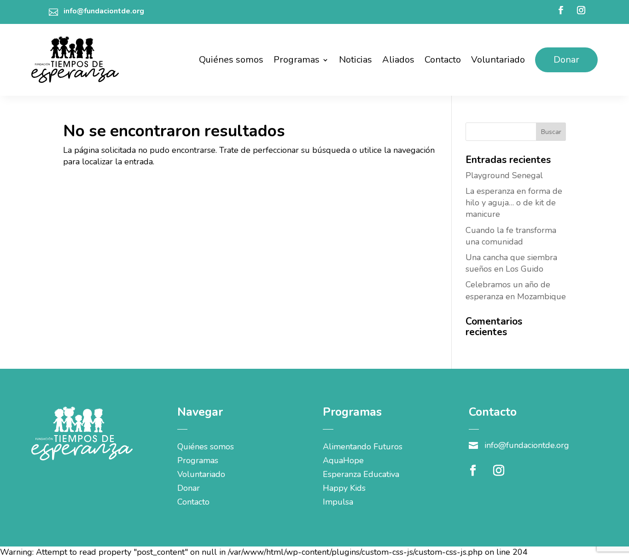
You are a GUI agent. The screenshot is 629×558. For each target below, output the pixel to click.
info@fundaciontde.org (104, 11)
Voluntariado (498, 59)
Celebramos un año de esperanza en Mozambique (516, 290)
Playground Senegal (504, 175)
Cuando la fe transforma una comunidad (511, 236)
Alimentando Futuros (362, 447)
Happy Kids (344, 489)
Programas (297, 59)
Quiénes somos (231, 59)
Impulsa (338, 503)
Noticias (355, 59)
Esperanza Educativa (361, 475)
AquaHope (343, 461)
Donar (566, 59)
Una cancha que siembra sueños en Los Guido (511, 263)
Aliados (398, 59)
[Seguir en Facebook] (561, 10)
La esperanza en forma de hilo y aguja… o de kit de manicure (514, 203)
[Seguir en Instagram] (581, 10)
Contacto (443, 59)
